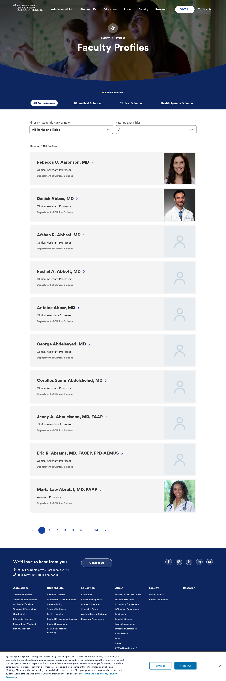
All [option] (120, 130)
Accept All (185, 665)
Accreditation (121, 633)
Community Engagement (127, 604)
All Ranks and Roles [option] (46, 130)
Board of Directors (123, 618)
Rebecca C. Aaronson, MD (63, 162)
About (119, 588)
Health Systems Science (177, 103)
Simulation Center (90, 609)
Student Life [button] (88, 9)
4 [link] (66, 530)
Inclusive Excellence (124, 599)
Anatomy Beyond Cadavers (94, 614)
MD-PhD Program (21, 628)
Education (88, 588)
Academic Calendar (90, 604)
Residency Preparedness (92, 618)
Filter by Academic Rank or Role (49, 122)
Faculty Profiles (156, 594)
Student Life (55, 588)
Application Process (22, 594)
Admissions (20, 588)
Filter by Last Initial (128, 122)
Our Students (19, 614)
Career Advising (54, 604)
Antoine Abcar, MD (56, 307)
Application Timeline (23, 604)
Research (189, 588)
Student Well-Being (56, 609)
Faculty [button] (143, 9)
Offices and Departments (127, 609)
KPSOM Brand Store (125, 648)
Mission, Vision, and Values (128, 594)
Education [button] (110, 9)
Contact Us (96, 563)
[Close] (220, 666)
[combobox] (71, 129)
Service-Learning (55, 614)
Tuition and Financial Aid (25, 609)
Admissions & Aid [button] (62, 9)
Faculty (105, 38)
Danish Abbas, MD (55, 198)
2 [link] (51, 530)
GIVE (183, 9)
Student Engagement (57, 623)
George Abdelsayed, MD (61, 344)
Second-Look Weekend (24, 623)
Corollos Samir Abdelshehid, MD (69, 380)
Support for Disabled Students (61, 599)
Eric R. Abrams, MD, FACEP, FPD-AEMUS (78, 453)
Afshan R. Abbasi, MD (59, 234)
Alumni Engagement (125, 623)
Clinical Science (131, 103)
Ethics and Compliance (126, 628)
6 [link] (82, 530)
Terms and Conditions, (95, 673)
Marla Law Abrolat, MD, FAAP (67, 489)
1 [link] (43, 530)
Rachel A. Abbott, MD (59, 271)
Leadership (120, 614)
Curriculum (86, 594)
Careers (119, 643)
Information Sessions (23, 618)
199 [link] (97, 530)
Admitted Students (56, 594)
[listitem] (113, 168)
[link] (104, 530)
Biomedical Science (87, 103)
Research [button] (161, 9)
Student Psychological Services (62, 618)
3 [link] (59, 530)
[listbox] (71, 129)
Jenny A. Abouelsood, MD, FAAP (70, 416)
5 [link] (74, 530)
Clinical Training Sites (91, 599)
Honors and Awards (158, 599)
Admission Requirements (25, 599)
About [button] (128, 9)
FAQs (117, 638)
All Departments (44, 103)
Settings (160, 665)
